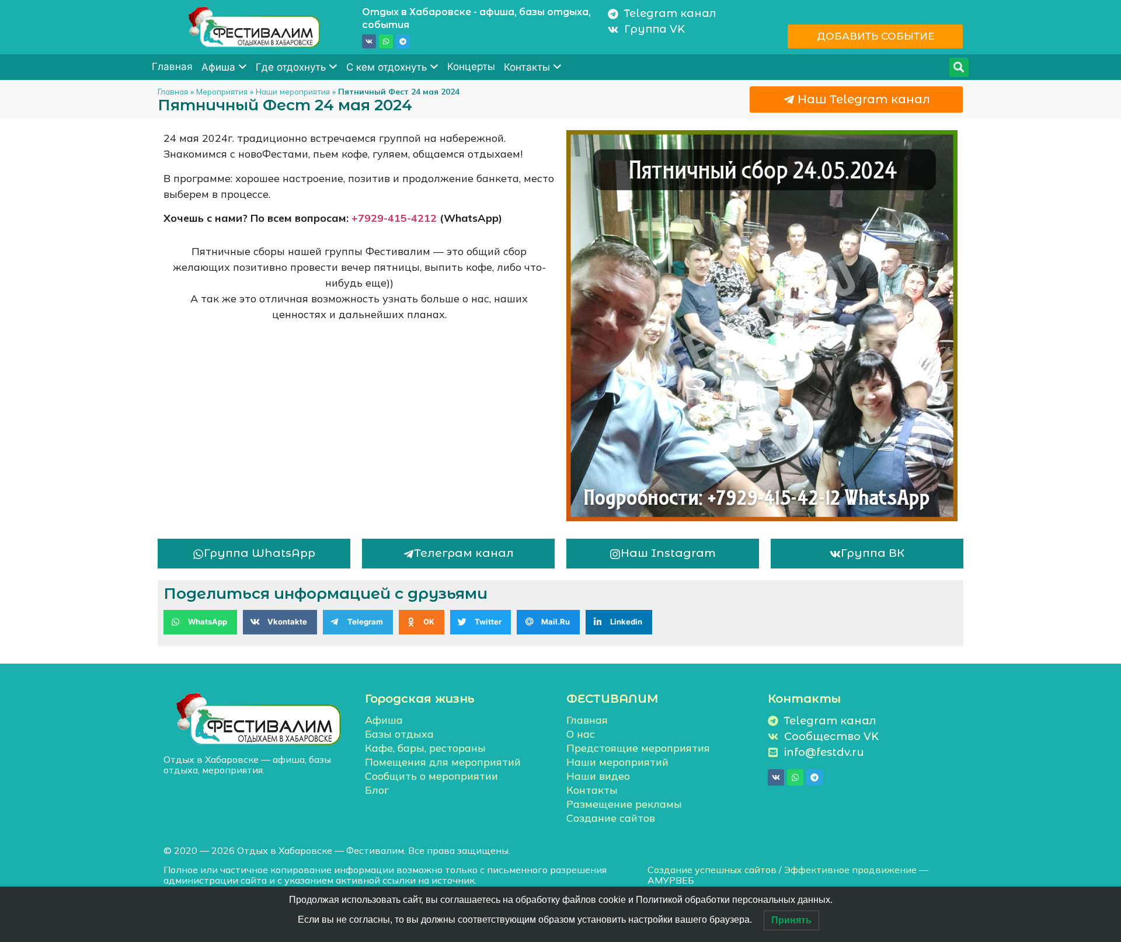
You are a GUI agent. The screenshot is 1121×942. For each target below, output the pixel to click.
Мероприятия (222, 91)
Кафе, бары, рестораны (425, 748)
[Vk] (369, 41)
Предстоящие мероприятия (638, 748)
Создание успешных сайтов (712, 869)
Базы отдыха (399, 734)
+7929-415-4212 (394, 218)
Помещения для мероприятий (443, 762)
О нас (580, 734)
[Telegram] (403, 41)
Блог (377, 790)
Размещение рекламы (624, 804)
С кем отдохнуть (386, 67)
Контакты (527, 67)
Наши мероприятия (293, 91)
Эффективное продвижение (850, 869)
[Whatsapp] (386, 41)
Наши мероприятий (617, 762)
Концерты (471, 66)
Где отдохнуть (291, 67)
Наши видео (598, 776)
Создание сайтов (610, 818)
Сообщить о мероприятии (431, 776)
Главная (172, 66)
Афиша (218, 67)
